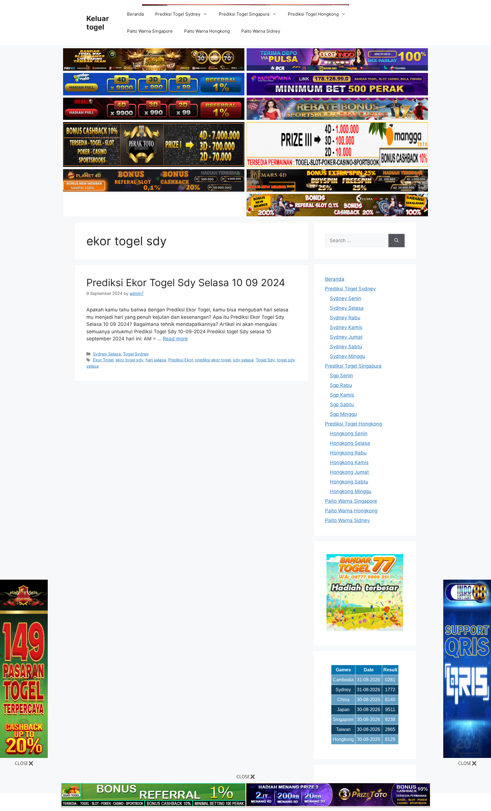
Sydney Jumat (346, 337)
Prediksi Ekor (180, 359)
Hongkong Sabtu (349, 482)
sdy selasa (243, 359)
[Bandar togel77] (364, 629)
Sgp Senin (341, 375)
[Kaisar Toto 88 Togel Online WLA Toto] (24, 756)
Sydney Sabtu (346, 346)
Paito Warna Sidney (260, 31)
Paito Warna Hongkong (207, 31)
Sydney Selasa (107, 353)
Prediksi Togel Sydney (177, 14)
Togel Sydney (136, 353)
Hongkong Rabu (348, 453)
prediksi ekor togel (213, 359)
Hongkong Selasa (350, 443)
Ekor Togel (103, 359)
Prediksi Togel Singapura (244, 14)
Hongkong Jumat (349, 472)
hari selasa (155, 359)
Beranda (135, 14)
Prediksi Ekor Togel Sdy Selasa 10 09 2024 (185, 282)
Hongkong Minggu (350, 491)
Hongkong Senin (348, 433)
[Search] (396, 241)
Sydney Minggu (347, 356)
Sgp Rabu (341, 385)
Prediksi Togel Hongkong (313, 14)
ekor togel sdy (129, 359)
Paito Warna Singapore (150, 31)
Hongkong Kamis (349, 462)
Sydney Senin (345, 298)
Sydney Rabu (345, 317)
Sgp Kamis (342, 395)
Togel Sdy (265, 359)
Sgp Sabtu (342, 404)
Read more (175, 338)
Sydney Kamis (346, 327)
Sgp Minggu (343, 414)
